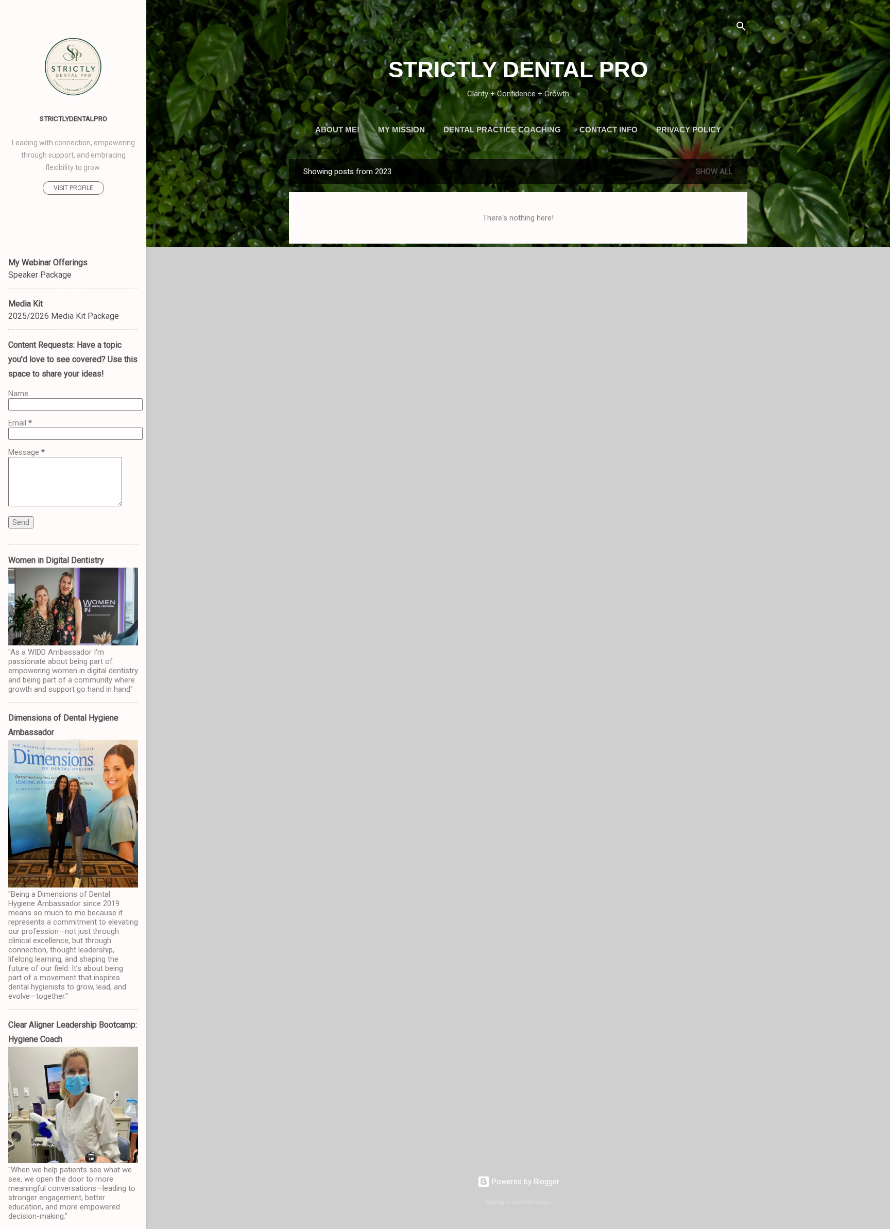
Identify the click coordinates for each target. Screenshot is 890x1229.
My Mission (401, 129)
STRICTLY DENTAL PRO (518, 69)
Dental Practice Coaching (502, 129)
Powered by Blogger (524, 1181)
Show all (714, 171)
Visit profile (73, 188)
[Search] (741, 28)
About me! (337, 129)
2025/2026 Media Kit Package (63, 316)
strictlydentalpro (73, 118)
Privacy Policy (688, 129)
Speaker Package (40, 275)
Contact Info (608, 129)
